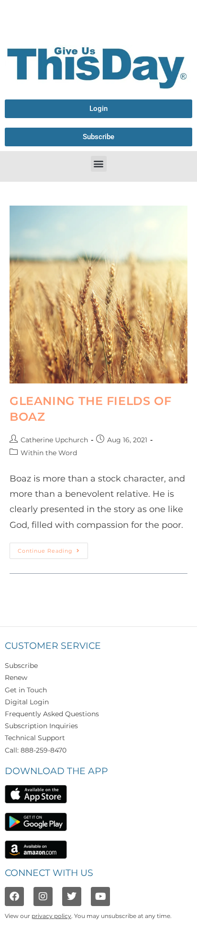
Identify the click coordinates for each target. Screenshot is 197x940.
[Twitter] (71, 896)
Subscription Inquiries (41, 725)
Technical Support (35, 737)
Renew (16, 677)
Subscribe (21, 665)
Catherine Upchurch (54, 440)
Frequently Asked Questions (52, 714)
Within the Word (49, 452)
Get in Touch (26, 690)
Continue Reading (53, 548)
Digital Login (27, 702)
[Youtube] (100, 896)
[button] (99, 164)
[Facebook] (14, 896)
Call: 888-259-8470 (35, 750)
